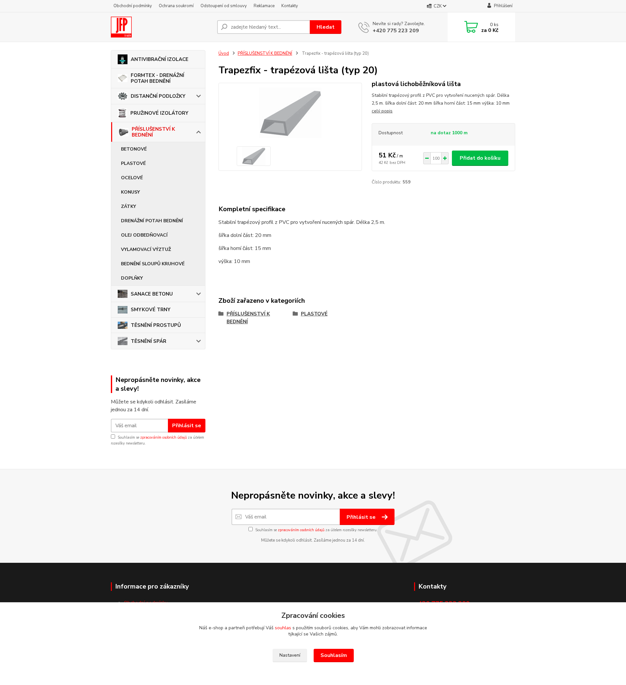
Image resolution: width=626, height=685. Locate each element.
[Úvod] (161, 27)
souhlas (283, 628)
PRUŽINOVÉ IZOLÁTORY (159, 113)
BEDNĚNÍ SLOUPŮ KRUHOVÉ (153, 264)
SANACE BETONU (152, 294)
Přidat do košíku (480, 158)
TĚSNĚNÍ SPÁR (148, 341)
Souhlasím (333, 655)
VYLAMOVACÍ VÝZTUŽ (146, 249)
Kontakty (289, 6)
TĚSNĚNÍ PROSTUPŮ (156, 325)
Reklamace (264, 6)
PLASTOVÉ (133, 163)
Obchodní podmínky (132, 6)
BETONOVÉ (134, 149)
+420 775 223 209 (396, 30)
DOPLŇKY (132, 278)
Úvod (223, 53)
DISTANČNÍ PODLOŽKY (158, 96)
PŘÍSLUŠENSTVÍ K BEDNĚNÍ (153, 132)
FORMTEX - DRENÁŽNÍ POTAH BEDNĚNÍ (157, 78)
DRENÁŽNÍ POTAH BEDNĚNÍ (152, 221)
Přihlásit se (186, 425)
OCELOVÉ (132, 178)
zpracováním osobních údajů (163, 437)
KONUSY (130, 192)
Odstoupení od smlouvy (224, 6)
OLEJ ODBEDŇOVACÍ (144, 235)
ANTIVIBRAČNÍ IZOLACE (159, 59)
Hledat (326, 27)
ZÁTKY (128, 206)
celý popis (382, 111)
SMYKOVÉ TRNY (151, 309)
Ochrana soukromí (176, 6)
